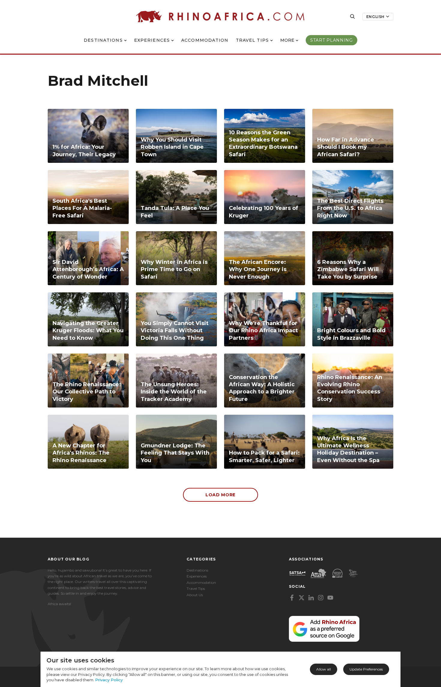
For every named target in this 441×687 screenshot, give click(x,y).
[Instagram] (321, 598)
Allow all (323, 669)
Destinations (103, 40)
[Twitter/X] (301, 598)
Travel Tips (252, 40)
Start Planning (331, 40)
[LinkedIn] (311, 598)
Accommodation (205, 40)
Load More (221, 494)
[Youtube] (330, 598)
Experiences (152, 40)
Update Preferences (366, 669)
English (375, 16)
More (287, 40)
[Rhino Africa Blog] (220, 16)
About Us (195, 595)
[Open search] (352, 16)
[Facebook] (292, 598)
